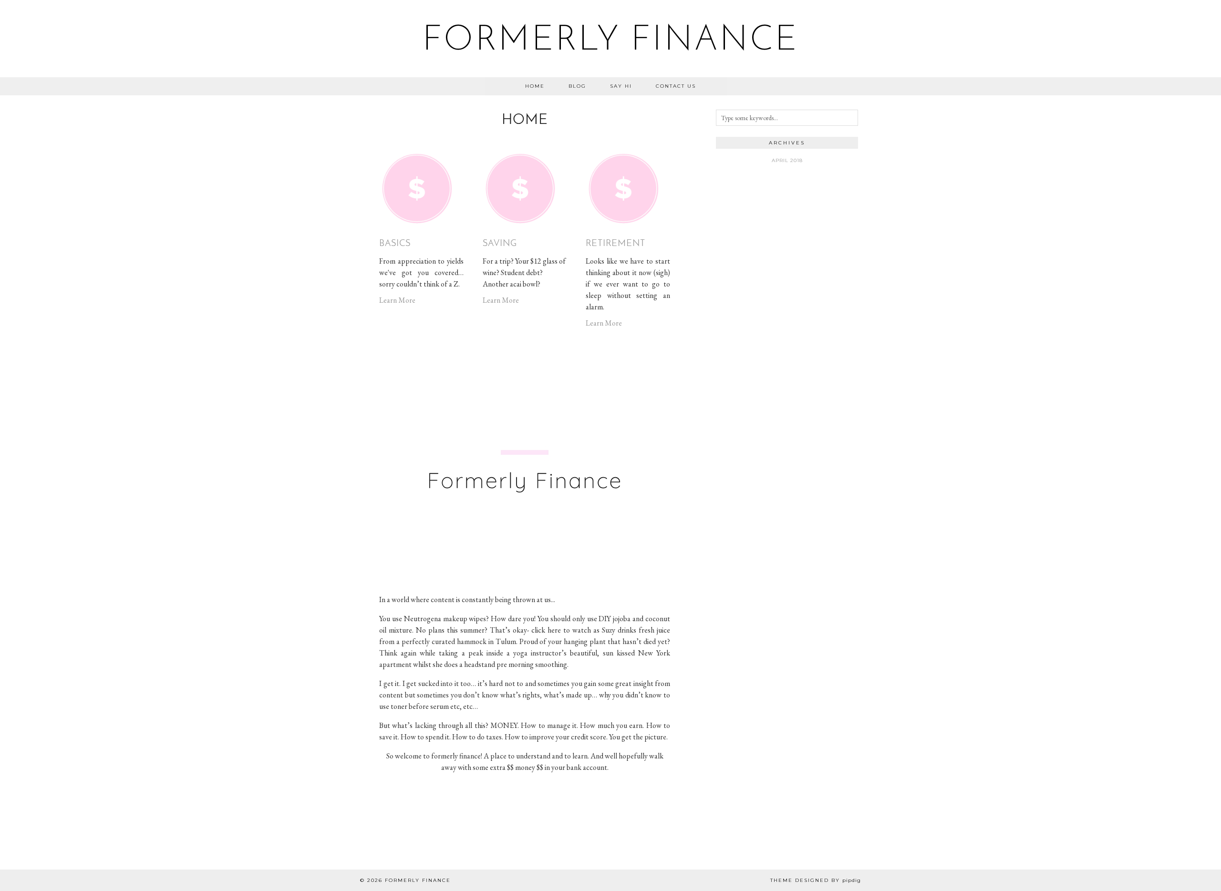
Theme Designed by (815, 880)
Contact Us (676, 86)
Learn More (397, 300)
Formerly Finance (611, 41)
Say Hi (621, 86)
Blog (577, 86)
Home (535, 86)
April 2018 (787, 160)
